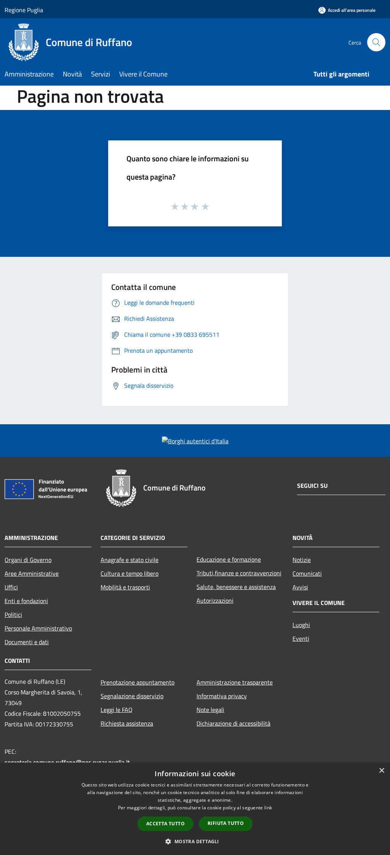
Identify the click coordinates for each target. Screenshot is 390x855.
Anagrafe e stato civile (129, 559)
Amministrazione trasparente (235, 682)
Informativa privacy (222, 696)
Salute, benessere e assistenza (236, 586)
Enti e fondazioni (26, 600)
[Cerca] (376, 42)
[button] (195, 841)
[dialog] (195, 809)
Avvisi (300, 587)
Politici (13, 614)
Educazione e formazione (229, 559)
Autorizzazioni (215, 600)
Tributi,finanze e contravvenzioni (239, 573)
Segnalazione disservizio (132, 696)
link (268, 807)
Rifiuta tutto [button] (226, 823)
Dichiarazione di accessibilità (233, 723)
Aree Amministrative (32, 573)
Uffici (11, 587)
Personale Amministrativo (38, 628)
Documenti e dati (27, 641)
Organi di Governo (28, 559)
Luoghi (301, 624)
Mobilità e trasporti (125, 587)
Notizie (301, 559)
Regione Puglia (24, 9)
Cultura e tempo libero (129, 573)
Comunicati (307, 573)
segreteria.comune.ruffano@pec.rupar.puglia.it (67, 762)
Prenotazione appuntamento (137, 682)
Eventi (300, 638)
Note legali (210, 709)
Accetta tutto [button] (165, 823)
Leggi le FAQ (117, 709)
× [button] (381, 771)
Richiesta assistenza (127, 723)
